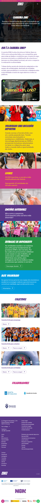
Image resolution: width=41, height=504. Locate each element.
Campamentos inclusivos (28, 438)
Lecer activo (25, 440)
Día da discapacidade (27, 449)
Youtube (3, 458)
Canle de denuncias (27, 428)
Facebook (4, 454)
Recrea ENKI (25, 436)
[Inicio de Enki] (20, 3)
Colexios (3, 445)
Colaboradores (26, 429)
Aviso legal (25, 420)
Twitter (3, 452)
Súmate (3, 441)
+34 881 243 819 (5, 431)
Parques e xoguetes (27, 441)
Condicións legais (26, 426)
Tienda (23, 447)
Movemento (4, 438)
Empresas (4, 443)
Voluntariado (25, 443)
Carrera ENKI (5, 440)
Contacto (4, 463)
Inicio (2, 434)
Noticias (3, 465)
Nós (2, 436)
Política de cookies (27, 422)
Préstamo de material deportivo (30, 434)
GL (2, 501)
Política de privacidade (28, 424)
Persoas (3, 447)
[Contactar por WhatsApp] (38, 501)
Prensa (23, 445)
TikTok (3, 461)
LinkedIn (3, 460)
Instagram (4, 456)
